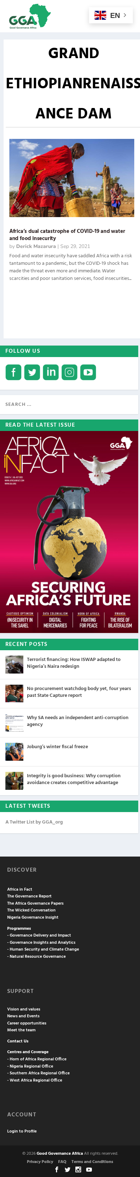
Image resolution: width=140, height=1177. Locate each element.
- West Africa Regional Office (34, 1080)
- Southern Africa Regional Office (38, 1073)
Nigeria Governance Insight (33, 917)
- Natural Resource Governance (36, 956)
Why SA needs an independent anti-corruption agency (78, 721)
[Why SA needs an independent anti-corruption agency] (14, 723)
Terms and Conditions (92, 1162)
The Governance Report (29, 896)
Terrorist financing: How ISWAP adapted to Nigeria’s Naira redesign (74, 663)
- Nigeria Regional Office (30, 1066)
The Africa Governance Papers (35, 903)
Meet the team (21, 1030)
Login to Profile (22, 1131)
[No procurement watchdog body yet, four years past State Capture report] (14, 694)
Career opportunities (26, 1023)
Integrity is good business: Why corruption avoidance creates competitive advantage (74, 779)
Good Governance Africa (60, 1153)
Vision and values (23, 1009)
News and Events (23, 1016)
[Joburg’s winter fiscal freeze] (14, 752)
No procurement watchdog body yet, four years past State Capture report (79, 692)
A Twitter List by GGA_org (34, 822)
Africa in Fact (19, 889)
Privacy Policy (40, 1162)
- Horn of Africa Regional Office (36, 1059)
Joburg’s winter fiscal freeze (57, 747)
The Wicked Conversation (31, 910)
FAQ (62, 1162)
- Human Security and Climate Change (43, 949)
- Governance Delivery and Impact (39, 935)
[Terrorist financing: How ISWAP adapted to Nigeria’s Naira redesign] (14, 665)
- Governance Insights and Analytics (41, 942)
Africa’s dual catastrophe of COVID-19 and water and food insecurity (67, 235)
